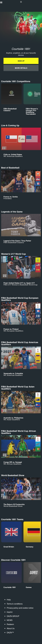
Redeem (10, 624)
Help (9, 599)
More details (21, 68)
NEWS (9, 620)
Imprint (9, 612)
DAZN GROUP (13, 616)
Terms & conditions (15, 603)
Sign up (21, 61)
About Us (10, 628)
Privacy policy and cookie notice (20, 607)
